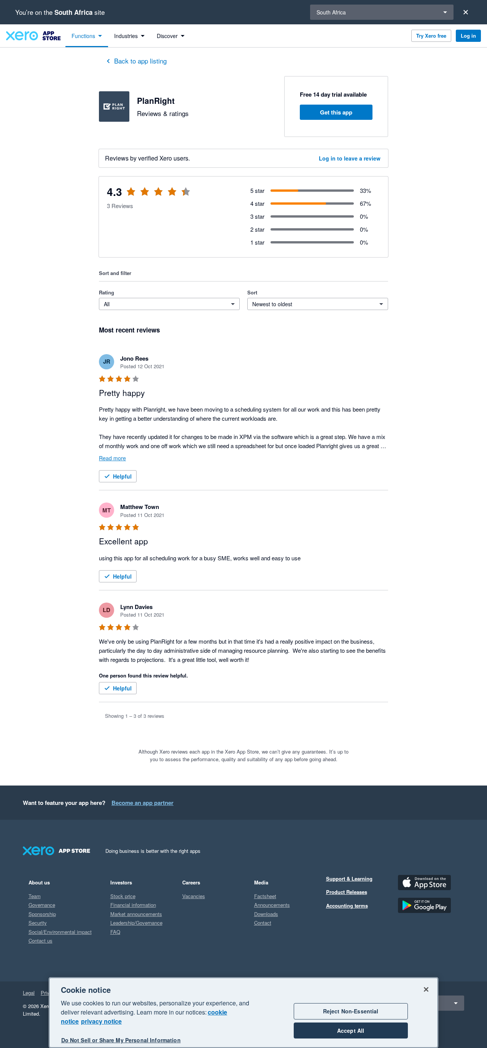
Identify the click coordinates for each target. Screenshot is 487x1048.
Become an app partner (142, 802)
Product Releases (346, 891)
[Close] (466, 12)
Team (35, 896)
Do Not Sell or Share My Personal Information (121, 1040)
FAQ (115, 931)
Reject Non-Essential (351, 1011)
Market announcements (136, 914)
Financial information (133, 904)
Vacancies (193, 896)
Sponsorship (42, 914)
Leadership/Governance (136, 922)
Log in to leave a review (349, 158)
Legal (29, 992)
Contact (262, 922)
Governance (42, 904)
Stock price (122, 896)
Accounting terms (347, 905)
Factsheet (265, 896)
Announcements (272, 904)
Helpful (122, 476)
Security (38, 922)
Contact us (41, 940)
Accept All (350, 1030)
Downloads (266, 914)
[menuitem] (86, 35)
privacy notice (101, 1021)
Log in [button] (468, 35)
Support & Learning (349, 878)
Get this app (336, 112)
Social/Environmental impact (60, 931)
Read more (112, 458)
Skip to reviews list (144, 196)
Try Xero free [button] (431, 35)
